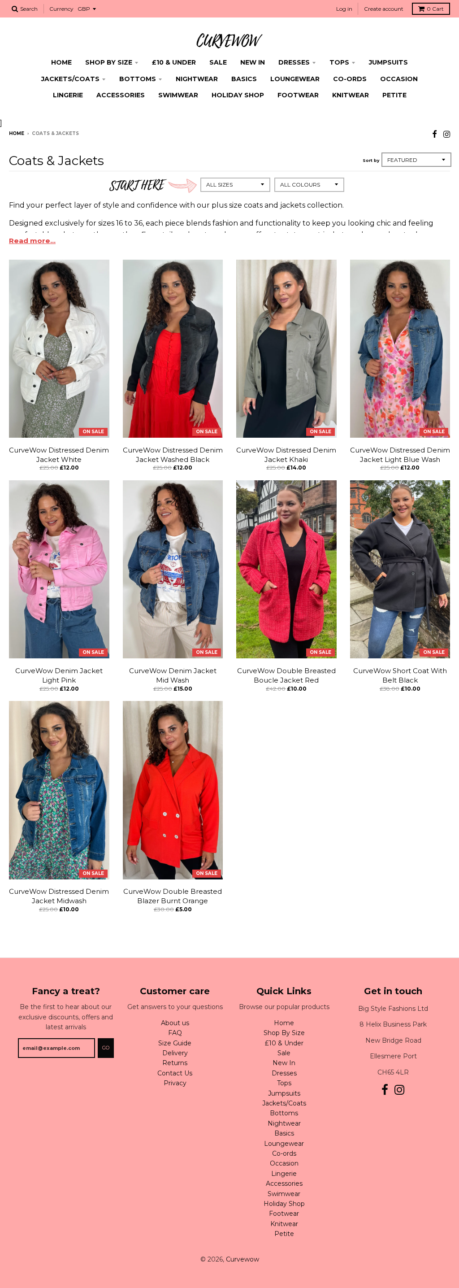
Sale (218, 62)
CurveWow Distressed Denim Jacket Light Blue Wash (400, 455)
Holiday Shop (238, 95)
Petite (394, 95)
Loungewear (295, 79)
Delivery (175, 1053)
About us (175, 1023)
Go (105, 1047)
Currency (61, 8)
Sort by (371, 160)
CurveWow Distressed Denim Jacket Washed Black (173, 455)
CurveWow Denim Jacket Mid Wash (173, 675)
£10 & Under (174, 62)
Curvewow (242, 1259)
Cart (435, 8)
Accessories (120, 95)
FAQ (175, 1033)
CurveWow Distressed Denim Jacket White (59, 455)
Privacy (175, 1083)
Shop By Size (108, 62)
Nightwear (197, 79)
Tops (339, 62)
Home (61, 62)
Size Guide (174, 1043)
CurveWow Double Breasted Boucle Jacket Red (286, 675)
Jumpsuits (388, 62)
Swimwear (178, 95)
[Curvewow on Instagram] (446, 134)
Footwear (298, 95)
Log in (344, 8)
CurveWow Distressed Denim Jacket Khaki (286, 455)
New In (252, 62)
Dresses (294, 62)
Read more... (32, 240)
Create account (383, 8)
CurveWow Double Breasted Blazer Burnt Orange (172, 896)
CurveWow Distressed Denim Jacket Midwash (59, 896)
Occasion (399, 79)
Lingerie (68, 95)
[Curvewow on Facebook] (434, 134)
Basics (244, 79)
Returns (174, 1063)
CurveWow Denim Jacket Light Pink (59, 675)
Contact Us (174, 1073)
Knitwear (350, 95)
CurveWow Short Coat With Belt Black (400, 675)
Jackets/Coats (70, 79)
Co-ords (350, 79)
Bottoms (137, 79)
